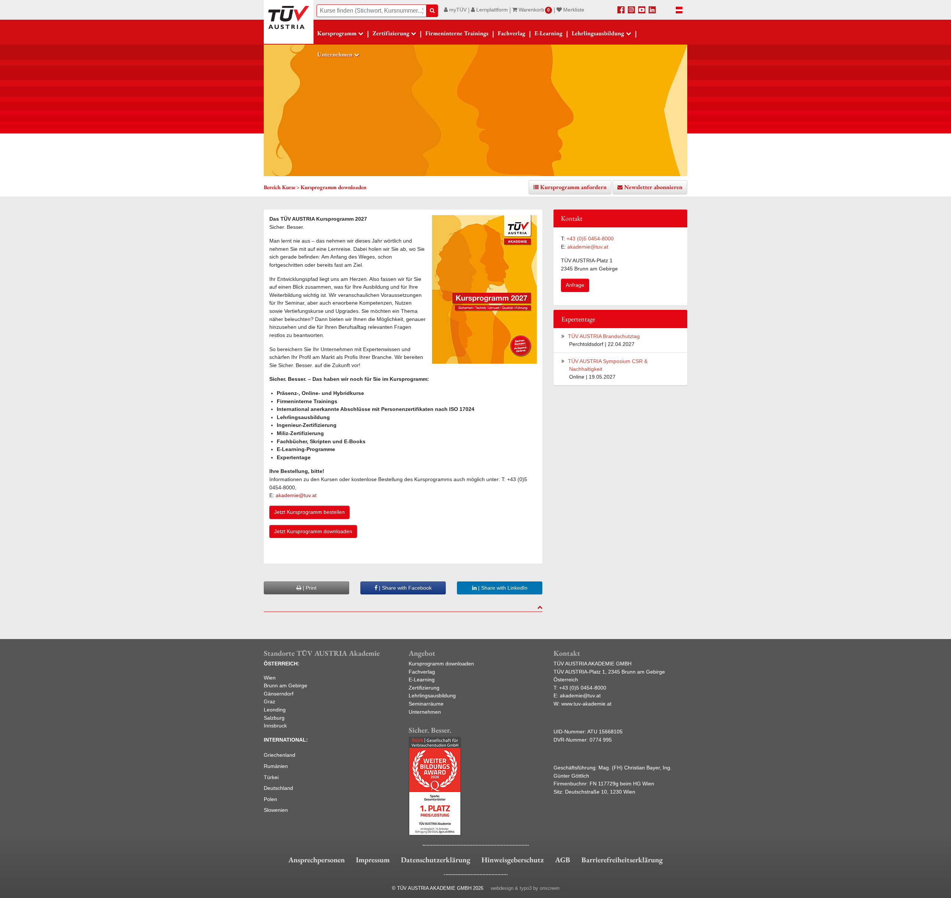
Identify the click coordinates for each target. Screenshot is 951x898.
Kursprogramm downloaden (441, 664)
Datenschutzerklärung (435, 860)
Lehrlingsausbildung (432, 695)
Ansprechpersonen (316, 860)
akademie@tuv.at (297, 495)
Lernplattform (491, 10)
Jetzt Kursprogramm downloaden (313, 531)
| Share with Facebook (404, 588)
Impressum (373, 860)
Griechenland (279, 755)
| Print (309, 588)
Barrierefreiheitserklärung (622, 860)
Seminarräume (426, 704)
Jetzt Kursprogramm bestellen (309, 512)
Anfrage (575, 285)
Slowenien (276, 810)
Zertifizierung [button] (391, 33)
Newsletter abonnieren (653, 187)
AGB (562, 860)
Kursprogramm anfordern (573, 187)
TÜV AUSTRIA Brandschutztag (604, 336)
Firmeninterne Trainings (457, 33)
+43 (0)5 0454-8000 (590, 238)
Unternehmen (425, 712)
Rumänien (276, 766)
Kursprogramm (337, 33)
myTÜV (457, 10)
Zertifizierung (424, 688)
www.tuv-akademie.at (586, 704)
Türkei (271, 777)
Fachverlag (511, 33)
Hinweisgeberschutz (512, 860)
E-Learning (548, 33)
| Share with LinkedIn (502, 588)
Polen (270, 799)
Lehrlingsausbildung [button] (598, 33)
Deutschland (278, 788)
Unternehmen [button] (335, 54)
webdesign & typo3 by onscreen (525, 888)
